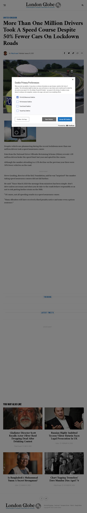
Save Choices (49, 119)
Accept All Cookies (65, 119)
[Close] (72, 79)
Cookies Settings (22, 119)
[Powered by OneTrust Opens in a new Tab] (66, 125)
